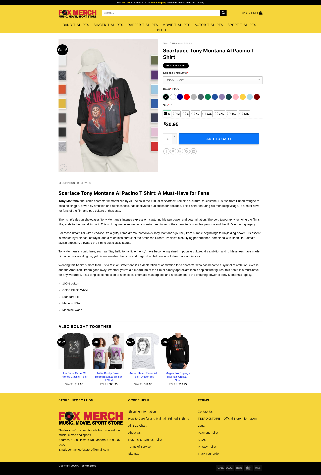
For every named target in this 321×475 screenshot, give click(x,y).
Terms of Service (139, 446)
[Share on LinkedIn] (193, 151)
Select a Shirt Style (175, 72)
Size (166, 105)
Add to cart (219, 139)
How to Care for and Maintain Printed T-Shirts (158, 418)
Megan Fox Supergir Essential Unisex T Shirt (178, 377)
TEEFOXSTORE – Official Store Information (227, 418)
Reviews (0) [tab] (84, 182)
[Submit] (223, 13)
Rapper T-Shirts (143, 25)
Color (167, 88)
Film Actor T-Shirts (182, 43)
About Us (134, 432)
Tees (165, 43)
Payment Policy (208, 432)
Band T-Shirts (76, 25)
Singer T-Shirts (108, 25)
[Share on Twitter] (173, 151)
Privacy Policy (207, 446)
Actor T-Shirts (209, 25)
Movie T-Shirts (176, 25)
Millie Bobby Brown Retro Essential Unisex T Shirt (108, 377)
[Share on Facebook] (166, 151)
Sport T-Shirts (242, 25)
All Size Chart (137, 425)
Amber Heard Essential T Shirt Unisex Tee (143, 375)
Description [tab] (67, 182)
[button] (252, 13)
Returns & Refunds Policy (145, 439)
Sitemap (133, 453)
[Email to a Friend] (180, 151)
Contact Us (205, 411)
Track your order (209, 453)
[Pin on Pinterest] (187, 151)
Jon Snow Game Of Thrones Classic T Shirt (74, 375)
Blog (161, 30)
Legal (201, 425)
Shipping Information (142, 411)
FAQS (202, 439)
